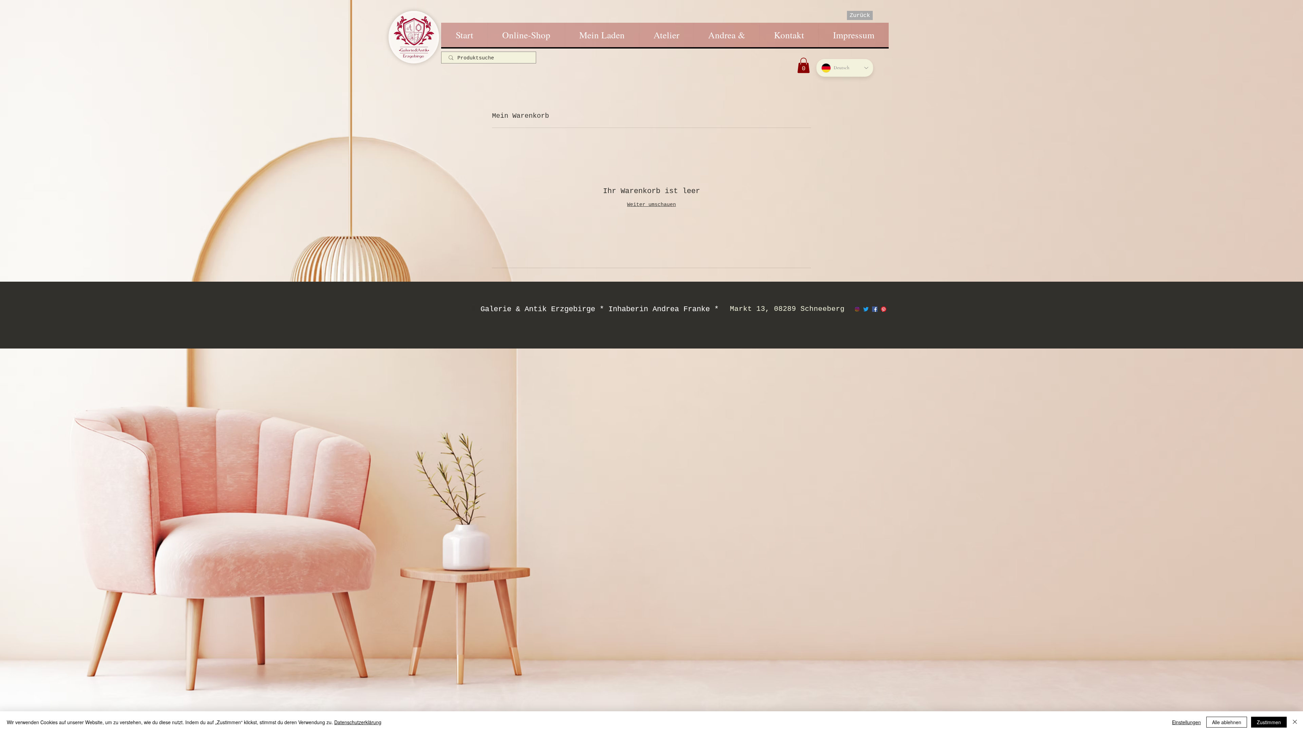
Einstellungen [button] (1186, 722)
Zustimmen (1269, 722)
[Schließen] (1295, 722)
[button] (803, 65)
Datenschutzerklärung (357, 722)
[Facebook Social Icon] (874, 309)
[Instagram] (857, 309)
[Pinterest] (883, 309)
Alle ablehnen (1226, 722)
